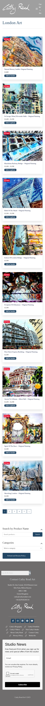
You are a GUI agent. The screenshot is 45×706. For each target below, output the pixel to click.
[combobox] (22, 548)
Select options (10, 123)
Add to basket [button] (10, 76)
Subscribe (22, 684)
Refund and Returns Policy (16, 556)
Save (7, 39)
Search (37, 534)
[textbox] (21, 548)
